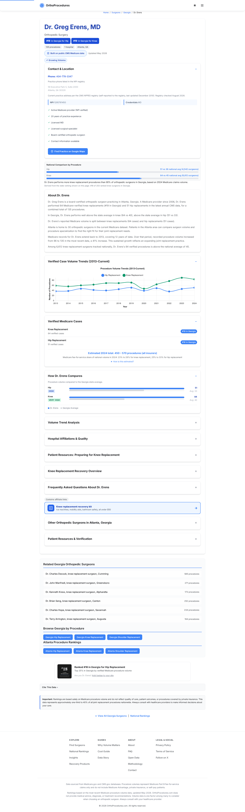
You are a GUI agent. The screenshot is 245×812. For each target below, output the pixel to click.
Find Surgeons (77, 745)
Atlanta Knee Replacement (89, 651)
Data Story (103, 757)
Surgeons (116, 12)
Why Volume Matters (109, 745)
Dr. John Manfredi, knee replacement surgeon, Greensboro (77, 582)
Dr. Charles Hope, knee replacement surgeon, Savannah (76, 610)
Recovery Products (79, 763)
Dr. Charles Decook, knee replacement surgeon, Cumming (77, 573)
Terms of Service (165, 751)
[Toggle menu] (202, 5)
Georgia (127, 12)
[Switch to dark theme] (195, 5)
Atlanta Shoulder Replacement (122, 651)
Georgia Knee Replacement (90, 637)
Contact (132, 770)
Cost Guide (104, 751)
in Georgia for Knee (85, 40)
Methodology (135, 763)
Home (106, 12)
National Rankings (140, 715)
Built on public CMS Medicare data (67, 53)
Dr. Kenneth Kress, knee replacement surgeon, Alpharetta (76, 592)
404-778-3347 (64, 76)
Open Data (133, 757)
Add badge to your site (103, 675)
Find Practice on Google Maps (69, 151)
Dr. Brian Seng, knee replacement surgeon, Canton (73, 600)
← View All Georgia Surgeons (111, 715)
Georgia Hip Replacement (58, 637)
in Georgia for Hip (57, 40)
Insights (73, 757)
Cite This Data (49, 687)
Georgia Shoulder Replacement (124, 637)
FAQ (130, 751)
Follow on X (162, 757)
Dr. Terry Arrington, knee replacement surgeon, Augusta (76, 619)
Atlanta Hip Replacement (58, 651)
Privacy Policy (163, 745)
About (131, 745)
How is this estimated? (123, 361)
